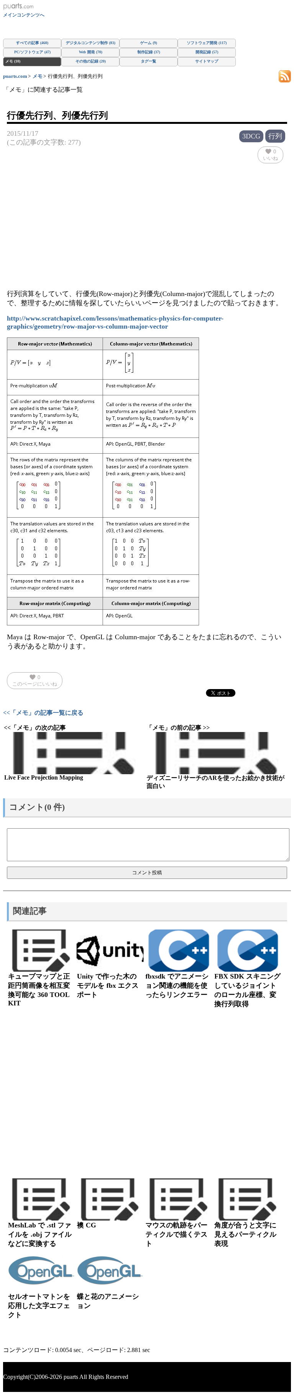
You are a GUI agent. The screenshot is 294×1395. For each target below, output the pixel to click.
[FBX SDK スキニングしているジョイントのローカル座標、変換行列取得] (247, 950)
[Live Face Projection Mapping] (74, 753)
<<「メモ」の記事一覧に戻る (43, 712)
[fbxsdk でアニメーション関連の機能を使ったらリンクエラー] (178, 950)
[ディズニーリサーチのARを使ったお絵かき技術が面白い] (216, 753)
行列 (275, 136)
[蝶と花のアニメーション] (110, 1271)
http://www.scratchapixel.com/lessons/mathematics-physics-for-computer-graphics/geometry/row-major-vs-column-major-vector (115, 322)
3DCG (251, 136)
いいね (270, 154)
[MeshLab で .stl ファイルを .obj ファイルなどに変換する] (41, 1199)
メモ (37, 76)
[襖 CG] (110, 1199)
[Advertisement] (147, 221)
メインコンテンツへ (23, 15)
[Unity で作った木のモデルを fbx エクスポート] (110, 950)
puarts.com (15, 76)
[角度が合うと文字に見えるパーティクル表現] (247, 1199)
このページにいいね (34, 680)
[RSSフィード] (285, 75)
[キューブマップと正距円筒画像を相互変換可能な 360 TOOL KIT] (41, 950)
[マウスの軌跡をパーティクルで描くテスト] (178, 1199)
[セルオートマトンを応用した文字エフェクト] (41, 1271)
